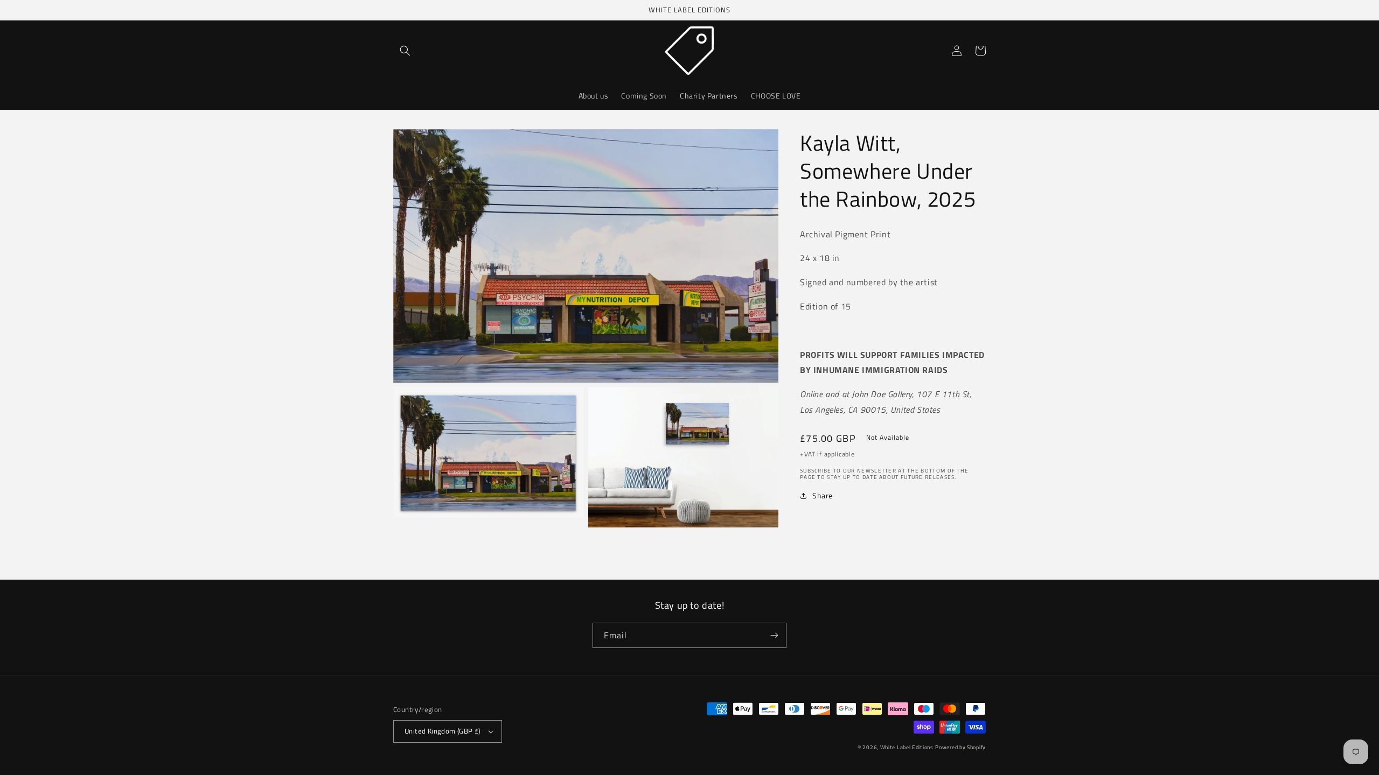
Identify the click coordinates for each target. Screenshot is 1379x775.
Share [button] (822, 495)
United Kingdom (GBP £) (442, 730)
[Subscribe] (774, 635)
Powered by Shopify (960, 747)
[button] (405, 50)
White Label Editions (907, 747)
